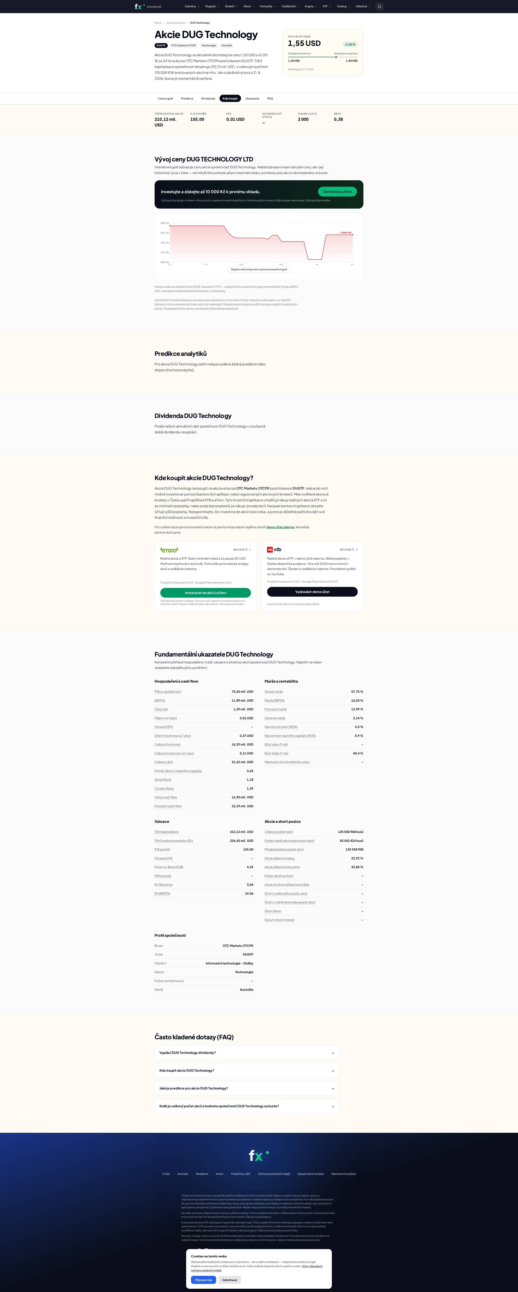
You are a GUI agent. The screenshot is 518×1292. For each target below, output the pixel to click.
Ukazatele (252, 98)
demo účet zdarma (280, 527)
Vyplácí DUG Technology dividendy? (246, 1052)
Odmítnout (229, 1280)
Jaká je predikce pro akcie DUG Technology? (246, 1088)
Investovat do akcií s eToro (205, 593)
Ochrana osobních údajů (274, 1173)
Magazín (210, 6)
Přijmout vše (203, 1280)
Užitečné (361, 6)
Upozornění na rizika (311, 1173)
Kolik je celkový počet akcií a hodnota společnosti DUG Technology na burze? (246, 1106)
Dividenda (208, 98)
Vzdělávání (289, 6)
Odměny (190, 6)
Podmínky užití (240, 1173)
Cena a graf (165, 98)
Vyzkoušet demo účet (312, 592)
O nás (166, 1173)
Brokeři (229, 6)
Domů (158, 22)
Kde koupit (230, 98)
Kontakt (182, 1173)
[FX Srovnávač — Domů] (259, 1155)
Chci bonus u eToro (337, 191)
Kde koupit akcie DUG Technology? (246, 1070)
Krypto (309, 6)
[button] (259, 246)
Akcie (247, 6)
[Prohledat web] (380, 6)
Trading (342, 6)
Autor (219, 1173)
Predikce (187, 98)
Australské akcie (176, 22)
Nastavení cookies (343, 1173)
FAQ (270, 98)
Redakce (202, 1173)
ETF (325, 6)
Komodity (266, 6)
